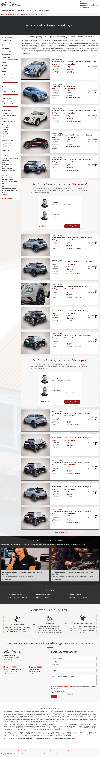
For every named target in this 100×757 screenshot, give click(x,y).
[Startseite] (10, 6)
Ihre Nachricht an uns (57, 674)
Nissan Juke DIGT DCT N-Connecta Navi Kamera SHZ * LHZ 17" (73, 286)
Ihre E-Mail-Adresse (57, 662)
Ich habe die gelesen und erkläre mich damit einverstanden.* (74, 686)
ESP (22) (4, 192)
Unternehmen (43, 10)
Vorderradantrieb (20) (9, 121)
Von (3, 77)
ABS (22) (4, 153)
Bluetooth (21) (6, 172)
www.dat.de (42, 729)
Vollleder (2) (7, 147)
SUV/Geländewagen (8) (10, 115)
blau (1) (6, 135)
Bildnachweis (52, 751)
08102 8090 (84, 6)
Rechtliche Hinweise (29, 751)
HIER (69, 735)
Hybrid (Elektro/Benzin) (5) (11, 59)
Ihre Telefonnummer (57, 668)
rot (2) (5, 131)
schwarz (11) (7, 127)
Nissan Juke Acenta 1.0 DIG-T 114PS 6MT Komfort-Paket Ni (72, 237)
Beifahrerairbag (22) (7, 168)
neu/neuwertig (6, 43)
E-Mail (87, 7)
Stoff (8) (6, 145)
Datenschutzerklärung (15, 751)
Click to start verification (64, 693)
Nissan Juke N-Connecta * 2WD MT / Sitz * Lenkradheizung (72, 135)
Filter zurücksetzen (7, 37)
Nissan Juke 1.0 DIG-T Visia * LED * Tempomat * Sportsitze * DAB (74, 62)
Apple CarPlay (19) (7, 164)
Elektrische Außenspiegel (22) (9, 188)
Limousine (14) (8, 113)
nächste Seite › (63, 532)
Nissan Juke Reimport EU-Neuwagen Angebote (34, 45)
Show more (5, 194)
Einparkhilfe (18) (6, 177)
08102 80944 (84, 4)
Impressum (4, 751)
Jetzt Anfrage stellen (71, 226)
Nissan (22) (5, 65)
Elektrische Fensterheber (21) (9, 190)
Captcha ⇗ (70, 694)
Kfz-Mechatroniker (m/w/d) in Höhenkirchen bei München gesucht (73, 573)
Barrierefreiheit (67, 751)
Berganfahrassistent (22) (8, 170)
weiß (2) (6, 133)
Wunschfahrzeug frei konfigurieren (67, 45)
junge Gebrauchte (6, 45)
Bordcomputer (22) (7, 174)
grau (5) (6, 129)
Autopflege (21, 10)
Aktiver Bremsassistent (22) (9, 157)
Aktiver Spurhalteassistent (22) (10, 158)
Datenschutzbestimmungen (65, 686)
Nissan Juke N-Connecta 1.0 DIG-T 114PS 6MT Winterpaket (71, 159)
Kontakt (59, 751)
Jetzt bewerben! (6, 579)
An (11, 77)
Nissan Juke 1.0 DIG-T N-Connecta (63, 86)
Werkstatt (12, 10)
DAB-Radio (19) (6, 176)
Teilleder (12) (7, 143)
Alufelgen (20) (5, 160)
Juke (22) (4, 71)
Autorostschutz (31, 10)
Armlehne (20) (6, 166)
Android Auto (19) (6, 162)
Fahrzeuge (4, 10)
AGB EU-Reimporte (41, 751)
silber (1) (6, 137)
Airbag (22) (5, 155)
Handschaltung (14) (7, 51)
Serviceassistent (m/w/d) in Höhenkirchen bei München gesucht (22, 573)
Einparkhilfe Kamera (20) (8, 179)
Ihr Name (54, 656)
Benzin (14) (7, 57)
